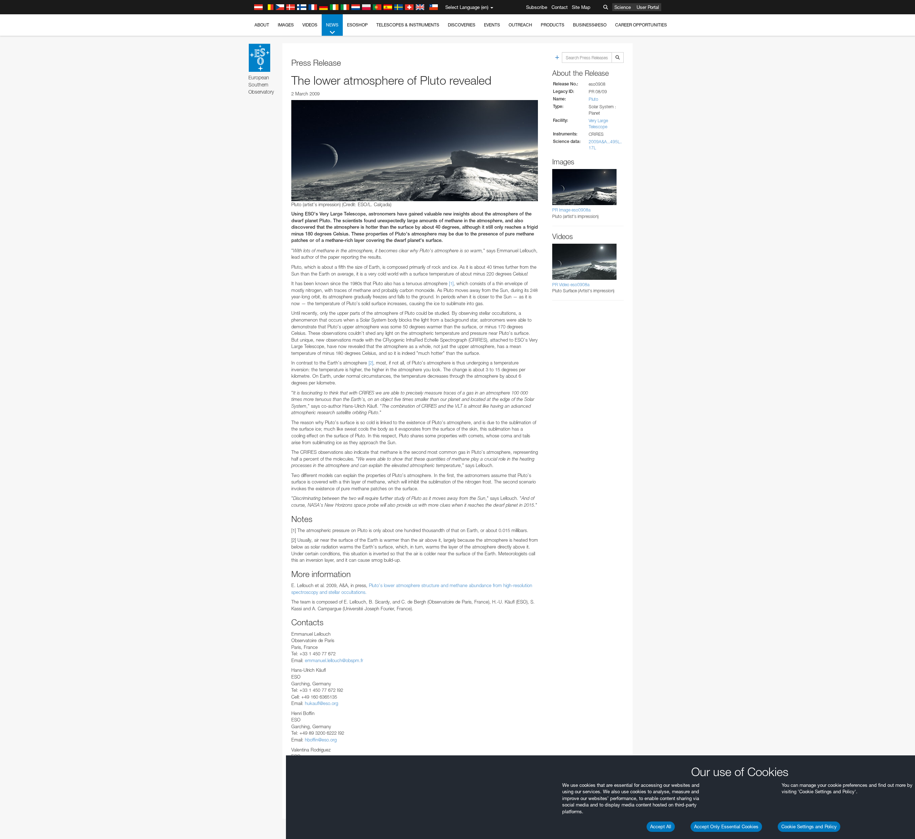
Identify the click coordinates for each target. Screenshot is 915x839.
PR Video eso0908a (570, 284)
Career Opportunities (641, 25)
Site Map (581, 7)
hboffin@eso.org (321, 740)
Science (622, 7)
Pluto (593, 99)
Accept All (660, 826)
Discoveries (461, 25)
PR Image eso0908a (571, 210)
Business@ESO (590, 25)
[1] (451, 283)
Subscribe (536, 7)
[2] (371, 363)
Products (552, 25)
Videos (309, 25)
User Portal (648, 7)
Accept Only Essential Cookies (726, 826)
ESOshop (357, 25)
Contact (560, 7)
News (332, 25)
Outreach (520, 25)
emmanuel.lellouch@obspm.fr (334, 660)
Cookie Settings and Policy (809, 826)
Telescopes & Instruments (407, 25)
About (261, 25)
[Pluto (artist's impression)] (414, 150)
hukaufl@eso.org (321, 703)
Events (492, 25)
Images (286, 25)
